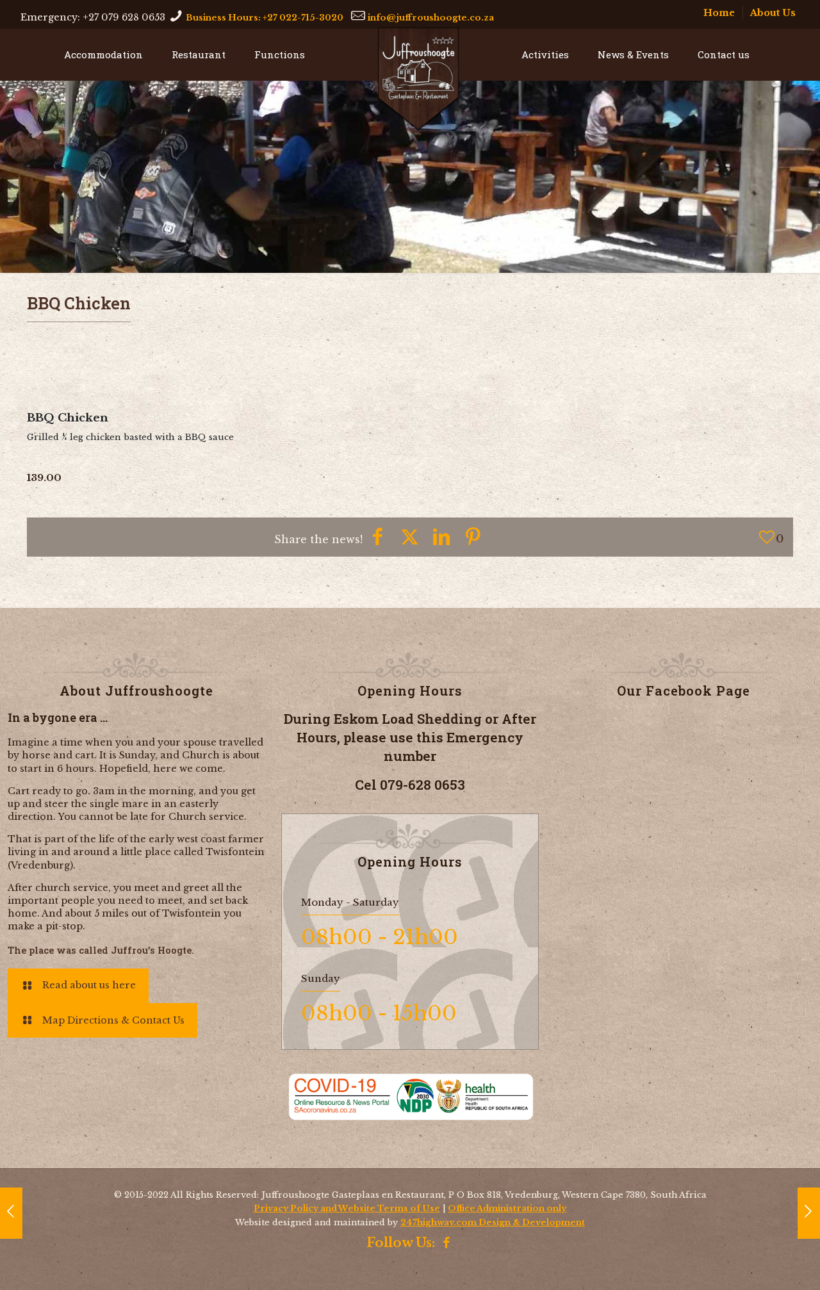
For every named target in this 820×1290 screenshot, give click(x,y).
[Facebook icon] (447, 1244)
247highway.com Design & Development (492, 1222)
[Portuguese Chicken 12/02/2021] (11, 1213)
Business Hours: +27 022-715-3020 (264, 17)
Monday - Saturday (350, 902)
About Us (773, 13)
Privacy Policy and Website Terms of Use (347, 1208)
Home (719, 13)
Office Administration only (507, 1208)
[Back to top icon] (803, 1266)
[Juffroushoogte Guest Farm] (418, 79)
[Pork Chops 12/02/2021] (809, 1213)
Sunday (320, 978)
